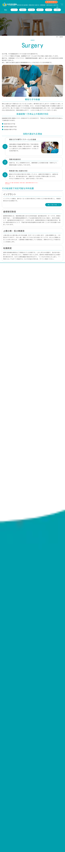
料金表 (57, 9)
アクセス (48, 9)
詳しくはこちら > (53, 204)
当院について (40, 9)
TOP (57, 36)
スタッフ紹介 (31, 9)
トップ (14, 9)
